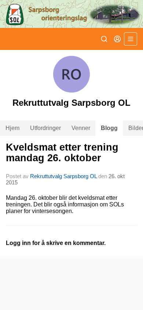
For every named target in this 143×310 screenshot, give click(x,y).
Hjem (12, 128)
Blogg (109, 128)
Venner (81, 128)
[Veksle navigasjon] (130, 39)
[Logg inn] (117, 39)
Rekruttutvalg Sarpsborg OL (63, 176)
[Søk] (104, 39)
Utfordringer (45, 128)
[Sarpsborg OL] (71, 14)
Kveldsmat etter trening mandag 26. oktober (62, 152)
